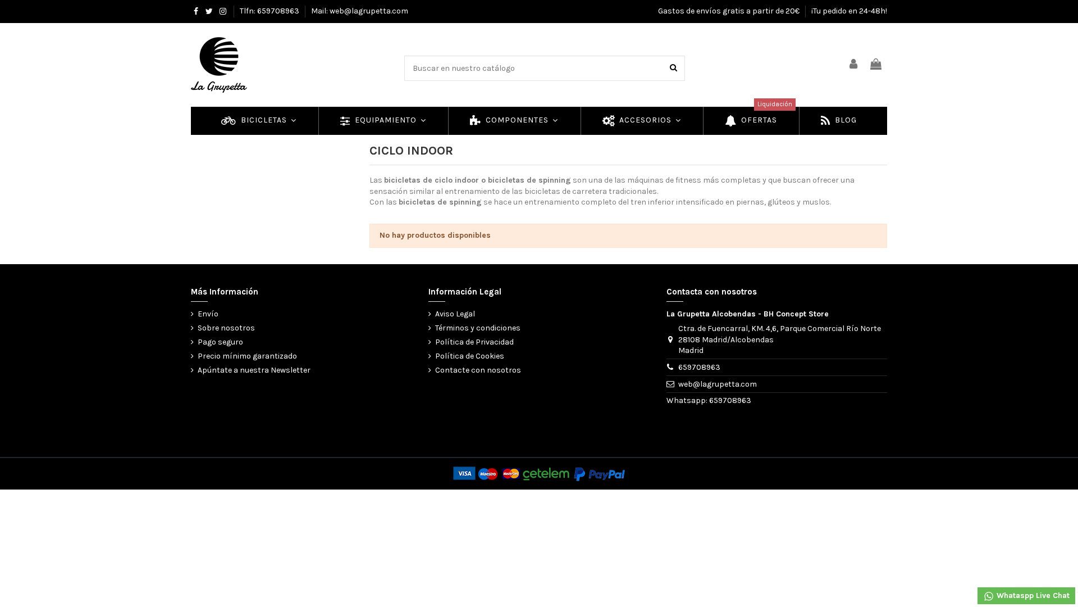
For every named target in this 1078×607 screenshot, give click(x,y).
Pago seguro (220, 342)
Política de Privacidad (474, 342)
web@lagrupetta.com (717, 384)
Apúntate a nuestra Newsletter (254, 370)
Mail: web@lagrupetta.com (359, 11)
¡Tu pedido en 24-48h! (849, 11)
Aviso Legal (455, 314)
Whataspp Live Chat (1032, 595)
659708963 (699, 367)
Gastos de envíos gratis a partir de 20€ (729, 11)
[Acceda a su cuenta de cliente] (854, 64)
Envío (208, 314)
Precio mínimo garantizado (247, 356)
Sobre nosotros (226, 328)
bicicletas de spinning (529, 180)
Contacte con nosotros (478, 370)
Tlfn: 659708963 (270, 11)
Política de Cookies (469, 356)
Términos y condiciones (477, 328)
